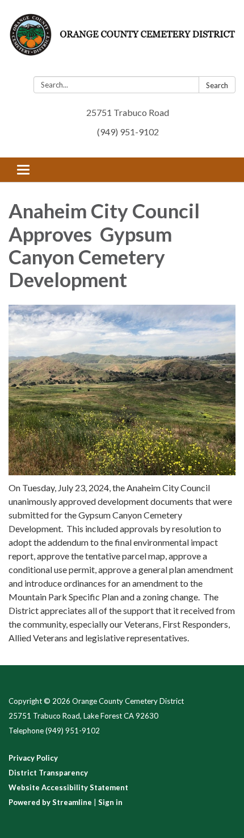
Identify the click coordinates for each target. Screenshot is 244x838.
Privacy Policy (33, 757)
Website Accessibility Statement (68, 787)
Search (217, 85)
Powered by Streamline (50, 802)
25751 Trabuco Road (127, 112)
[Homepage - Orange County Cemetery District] (122, 40)
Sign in (110, 802)
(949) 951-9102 (128, 131)
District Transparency (48, 772)
